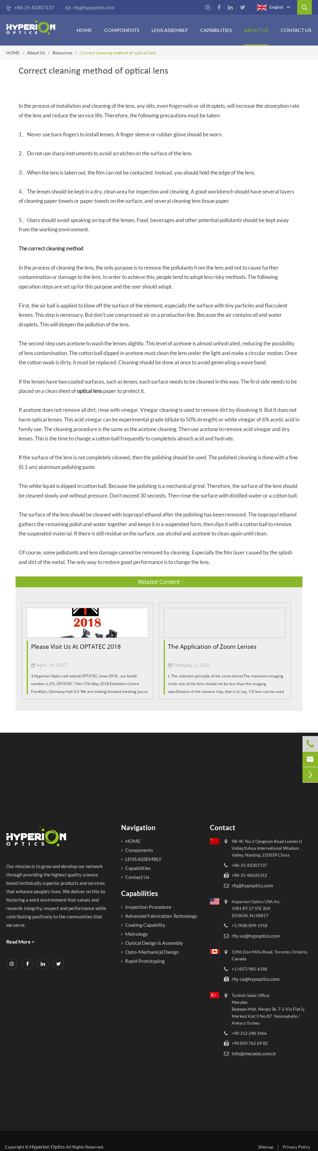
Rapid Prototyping (145, 961)
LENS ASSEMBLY (143, 859)
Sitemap (266, 1146)
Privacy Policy (296, 1146)
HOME (84, 30)
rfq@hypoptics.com (89, 7)
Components (121, 30)
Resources (62, 52)
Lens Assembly (170, 30)
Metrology (136, 934)
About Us (256, 30)
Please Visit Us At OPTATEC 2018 (76, 647)
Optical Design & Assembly (154, 943)
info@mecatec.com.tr (254, 1053)
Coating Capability (145, 925)
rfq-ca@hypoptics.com (255, 979)
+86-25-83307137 (30, 7)
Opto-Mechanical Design (152, 952)
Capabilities (216, 30)
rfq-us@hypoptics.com (256, 936)
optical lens (89, 391)
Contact (222, 827)
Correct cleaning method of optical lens (118, 52)
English (276, 6)
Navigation (138, 827)
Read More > (20, 941)
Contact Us (296, 30)
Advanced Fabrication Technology (161, 916)
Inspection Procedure (148, 907)
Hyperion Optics (47, 1146)
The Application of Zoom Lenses (212, 647)
